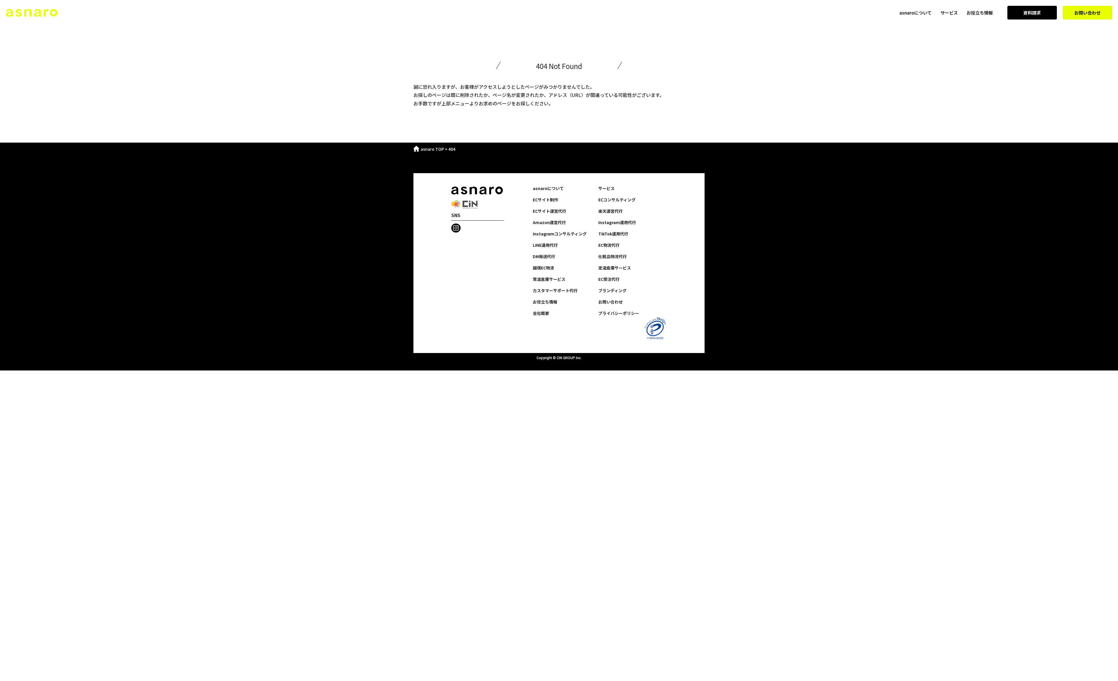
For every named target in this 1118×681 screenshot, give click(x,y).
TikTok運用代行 (613, 234)
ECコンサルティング (617, 200)
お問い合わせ (1087, 13)
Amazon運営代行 (549, 222)
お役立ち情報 (980, 13)
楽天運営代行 (610, 211)
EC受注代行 (609, 279)
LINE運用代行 (545, 245)
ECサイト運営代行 (549, 211)
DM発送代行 (544, 256)
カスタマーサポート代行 (555, 290)
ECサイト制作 (545, 200)
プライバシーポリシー (618, 313)
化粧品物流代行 (612, 256)
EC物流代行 (609, 245)
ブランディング (612, 290)
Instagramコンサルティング (560, 234)
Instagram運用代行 (617, 222)
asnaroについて (915, 13)
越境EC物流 (543, 268)
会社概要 (541, 313)
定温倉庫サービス (614, 268)
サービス (949, 13)
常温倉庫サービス (549, 279)
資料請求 (1032, 13)
